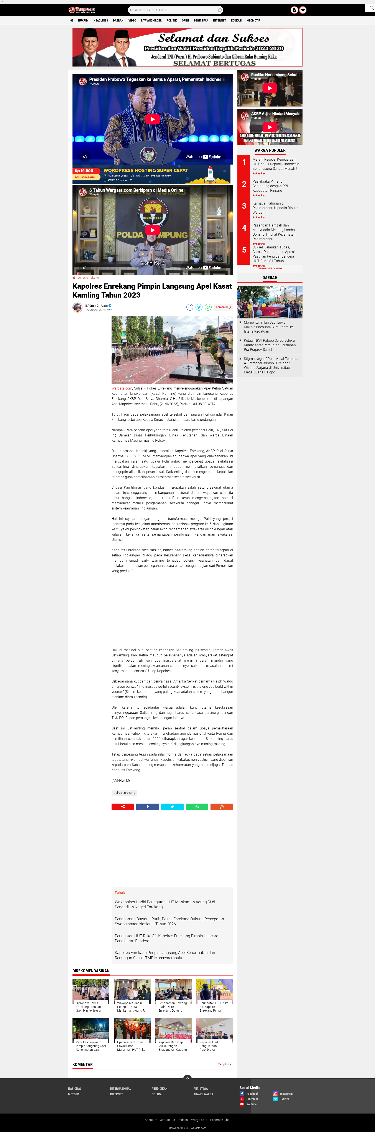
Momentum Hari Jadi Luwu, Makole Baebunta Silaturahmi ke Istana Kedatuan (269, 327)
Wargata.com (122, 388)
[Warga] (294, 10)
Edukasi (236, 20)
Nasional (74, 1088)
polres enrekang (88, 277)
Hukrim (83, 20)
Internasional (120, 1088)
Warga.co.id (199, 1120)
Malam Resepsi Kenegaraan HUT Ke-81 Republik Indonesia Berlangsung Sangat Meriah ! (276, 164)
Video (132, 20)
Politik (172, 20)
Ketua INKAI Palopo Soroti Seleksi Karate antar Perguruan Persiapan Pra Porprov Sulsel (270, 345)
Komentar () (223, 307)
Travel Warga (203, 1094)
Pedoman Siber (220, 1120)
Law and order (151, 20)
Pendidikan (160, 1088)
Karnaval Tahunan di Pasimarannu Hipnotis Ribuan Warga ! (276, 208)
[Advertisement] (89, 381)
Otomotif (253, 20)
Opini (185, 20)
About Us (151, 1120)
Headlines (101, 20)
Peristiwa (201, 20)
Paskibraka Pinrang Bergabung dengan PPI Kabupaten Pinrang (270, 186)
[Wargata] (302, 10)
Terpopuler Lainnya (270, 268)
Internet (219, 20)
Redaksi (183, 1120)
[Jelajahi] (370, 8)
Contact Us (167, 1120)
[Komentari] (222, 807)
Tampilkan (224, 1064)
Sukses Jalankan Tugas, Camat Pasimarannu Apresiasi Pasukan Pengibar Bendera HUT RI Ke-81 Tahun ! (276, 254)
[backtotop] (187, 1079)
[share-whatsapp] (208, 307)
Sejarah (158, 1094)
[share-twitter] (199, 307)
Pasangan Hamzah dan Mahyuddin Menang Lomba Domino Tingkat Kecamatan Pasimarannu (274, 232)
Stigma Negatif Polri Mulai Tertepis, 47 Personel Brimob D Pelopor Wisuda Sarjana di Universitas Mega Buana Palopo (271, 365)
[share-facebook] (189, 307)
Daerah (118, 20)
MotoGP (73, 1094)
